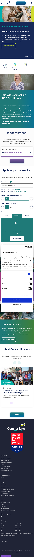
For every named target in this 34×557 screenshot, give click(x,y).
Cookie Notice (6, 556)
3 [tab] (27, 57)
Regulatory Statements (7, 489)
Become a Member (6, 458)
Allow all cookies (17, 299)
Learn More (17, 414)
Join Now (17, 161)
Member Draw (4, 468)
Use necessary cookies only (17, 309)
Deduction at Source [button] (9, 339)
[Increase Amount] (31, 198)
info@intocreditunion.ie (9, 510)
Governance (4, 493)
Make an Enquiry (6, 515)
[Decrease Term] (2, 207)
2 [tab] (26, 57)
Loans (2, 464)
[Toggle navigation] (31, 3)
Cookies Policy (5, 487)
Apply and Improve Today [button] (9, 46)
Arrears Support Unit (6, 470)
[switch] (30, 279)
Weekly (6, 216)
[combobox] (17, 152)
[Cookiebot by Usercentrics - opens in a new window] (25, 247)
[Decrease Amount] (2, 198)
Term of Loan (8, 204)
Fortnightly (17, 216)
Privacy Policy (4, 485)
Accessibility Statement (7, 495)
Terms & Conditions (6, 491)
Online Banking (20, 3)
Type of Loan (5, 182)
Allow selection (17, 304)
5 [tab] (30, 57)
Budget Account (5, 466)
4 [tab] (29, 57)
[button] (14, 362)
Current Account (5, 460)
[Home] (5, 3)
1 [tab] (25, 57)
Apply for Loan (17, 238)
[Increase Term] (31, 207)
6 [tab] (31, 57)
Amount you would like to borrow (11, 195)
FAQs (2, 477)
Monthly (27, 216)
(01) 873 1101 (6, 508)
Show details (25, 295)
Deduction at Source (6, 462)
